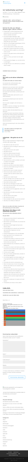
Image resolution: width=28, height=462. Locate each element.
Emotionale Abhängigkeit (8, 425)
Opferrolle (5, 433)
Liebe (4, 429)
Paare (23, 12)
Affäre (16, 12)
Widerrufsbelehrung (13, 455)
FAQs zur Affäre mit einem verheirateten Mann (13, 407)
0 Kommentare (16, 14)
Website (4, 365)
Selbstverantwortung (7, 14)
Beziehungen (6, 423)
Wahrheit (5, 445)
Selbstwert (5, 441)
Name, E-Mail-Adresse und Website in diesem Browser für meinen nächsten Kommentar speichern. (13, 372)
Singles (4, 443)
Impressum (15, 452)
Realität (4, 437)
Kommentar (6, 340)
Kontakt (10, 452)
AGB (19, 453)
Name (4, 354)
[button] (5, 310)
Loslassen (5, 431)
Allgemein (20, 12)
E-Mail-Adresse (6, 359)
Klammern (5, 427)
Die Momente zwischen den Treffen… (11, 401)
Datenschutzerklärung (11, 453)
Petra (6, 12)
